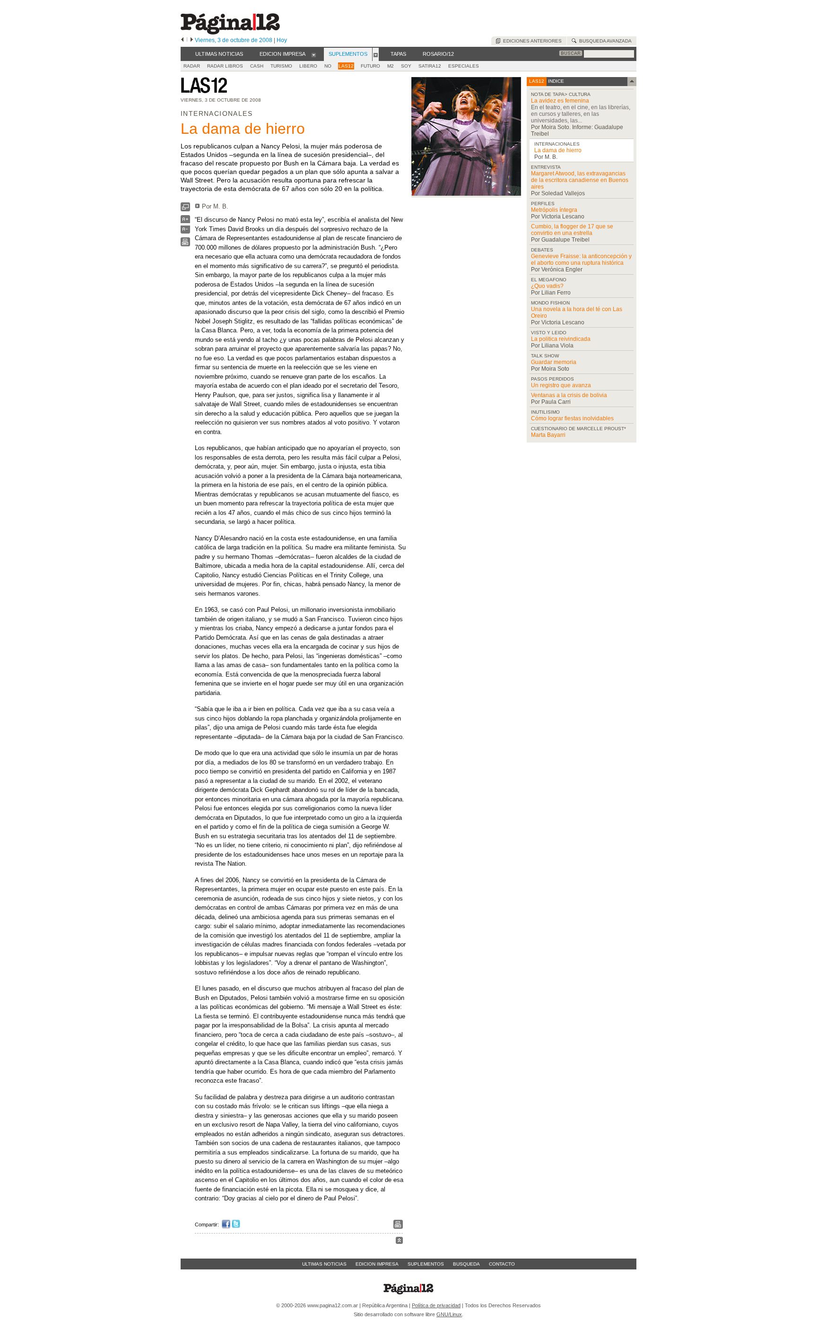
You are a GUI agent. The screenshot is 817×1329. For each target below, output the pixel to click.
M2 (390, 66)
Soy (406, 66)
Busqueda (466, 1264)
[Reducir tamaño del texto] (185, 231)
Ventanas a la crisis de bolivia (569, 395)
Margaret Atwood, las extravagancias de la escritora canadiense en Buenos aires (579, 180)
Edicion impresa (377, 1264)
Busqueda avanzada (604, 40)
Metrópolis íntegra (554, 210)
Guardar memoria (553, 362)
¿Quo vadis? (547, 286)
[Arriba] (399, 1241)
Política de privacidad (436, 1305)
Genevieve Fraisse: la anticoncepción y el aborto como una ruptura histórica (581, 259)
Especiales (463, 66)
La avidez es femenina (560, 100)
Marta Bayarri (548, 435)
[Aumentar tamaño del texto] (185, 221)
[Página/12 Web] (230, 32)
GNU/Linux (449, 1314)
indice (555, 81)
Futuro (370, 66)
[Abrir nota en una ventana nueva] (185, 209)
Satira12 (429, 66)
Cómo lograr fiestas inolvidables (572, 418)
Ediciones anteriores (531, 40)
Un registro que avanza (561, 385)
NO (327, 66)
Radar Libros (225, 66)
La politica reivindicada (561, 339)
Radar (191, 66)
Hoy (282, 40)
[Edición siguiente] (191, 40)
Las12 (346, 66)
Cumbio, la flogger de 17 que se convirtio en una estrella (572, 229)
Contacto (502, 1264)
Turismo (281, 66)
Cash (256, 66)
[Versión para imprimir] (185, 244)
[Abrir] (314, 54)
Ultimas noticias (324, 1264)
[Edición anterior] (182, 40)
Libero (308, 66)
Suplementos (426, 1264)
